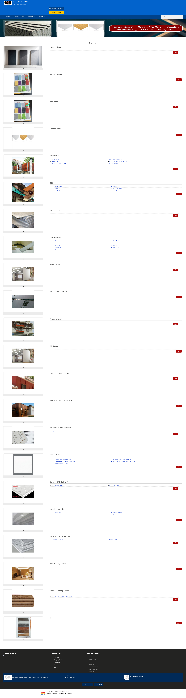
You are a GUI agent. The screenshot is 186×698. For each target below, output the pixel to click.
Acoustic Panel (56, 74)
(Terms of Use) (66, 691)
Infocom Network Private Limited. (65, 693)
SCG (51, 183)
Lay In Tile (57, 517)
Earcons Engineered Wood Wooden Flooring (62, 596)
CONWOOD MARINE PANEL (115, 159)
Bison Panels (55, 210)
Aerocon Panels (56, 319)
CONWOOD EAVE (56, 166)
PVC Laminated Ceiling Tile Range (63, 459)
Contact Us (42, 16)
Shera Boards (55, 237)
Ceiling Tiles (55, 455)
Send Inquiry (57, 12)
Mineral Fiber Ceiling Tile (60, 536)
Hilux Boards (55, 265)
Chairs (90, 657)
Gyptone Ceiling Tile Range (61, 463)
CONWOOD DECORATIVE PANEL (59, 163)
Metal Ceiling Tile (57, 509)
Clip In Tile (115, 514)
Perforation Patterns (117, 512)
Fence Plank (116, 186)
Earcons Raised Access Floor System (61, 594)
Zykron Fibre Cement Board (61, 400)
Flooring (53, 618)
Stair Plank (57, 191)
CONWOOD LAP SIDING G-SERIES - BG (118, 161)
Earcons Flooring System (60, 591)
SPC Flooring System (58, 564)
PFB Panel (54, 102)
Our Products (31, 16)
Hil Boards (54, 346)
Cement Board (55, 129)
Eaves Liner (57, 188)
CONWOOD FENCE (113, 166)
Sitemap (56, 667)
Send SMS (99, 685)
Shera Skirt (115, 245)
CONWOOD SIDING (113, 163)
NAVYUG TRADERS (20, 2)
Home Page (8, 16)
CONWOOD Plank (56, 159)
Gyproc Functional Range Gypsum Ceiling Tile (124, 461)
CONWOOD (54, 156)
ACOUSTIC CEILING (93, 667)
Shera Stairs (116, 247)
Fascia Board (116, 191)
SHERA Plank (58, 245)
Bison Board (116, 132)
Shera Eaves (58, 247)
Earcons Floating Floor (114, 594)
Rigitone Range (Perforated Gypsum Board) (65, 461)
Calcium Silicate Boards (59, 373)
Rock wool (115, 243)
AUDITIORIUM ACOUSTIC (95, 669)
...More (175, 52)
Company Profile (19, 16)
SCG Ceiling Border (117, 188)
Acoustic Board (56, 47)
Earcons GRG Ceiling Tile (59, 482)
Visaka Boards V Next (58, 292)
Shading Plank (58, 186)
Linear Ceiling (58, 514)
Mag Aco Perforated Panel (60, 428)
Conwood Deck (55, 161)
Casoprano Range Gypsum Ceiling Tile (122, 459)
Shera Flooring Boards (60, 240)
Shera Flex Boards (117, 240)
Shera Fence (58, 249)
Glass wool (57, 243)
